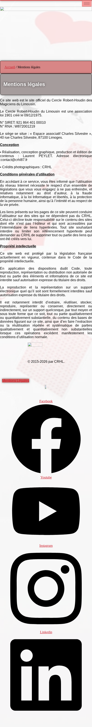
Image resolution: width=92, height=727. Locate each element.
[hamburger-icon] (87, 3)
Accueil (9, 67)
